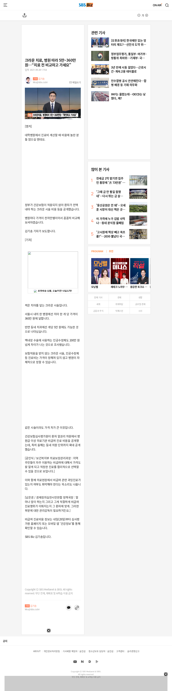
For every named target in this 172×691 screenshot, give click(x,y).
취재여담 (119, 304)
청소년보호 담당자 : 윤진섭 (101, 651)
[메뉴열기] (5, 5)
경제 (119, 297)
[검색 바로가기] (167, 5)
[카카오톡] (69, 608)
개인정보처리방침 (52, 651)
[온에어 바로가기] (157, 5)
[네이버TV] (97, 661)
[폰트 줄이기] (139, 15)
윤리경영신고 (133, 651)
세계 (98, 304)
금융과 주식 (98, 310)
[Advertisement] (25, 653)
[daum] (89, 661)
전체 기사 (98, 297)
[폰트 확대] (146, 15)
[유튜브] (75, 661)
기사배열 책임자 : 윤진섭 (74, 651)
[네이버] (82, 661)
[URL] (77, 608)
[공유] (24, 15)
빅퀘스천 (119, 310)
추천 (111, 251)
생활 (140, 297)
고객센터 (120, 651)
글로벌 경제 (140, 304)
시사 (140, 310)
